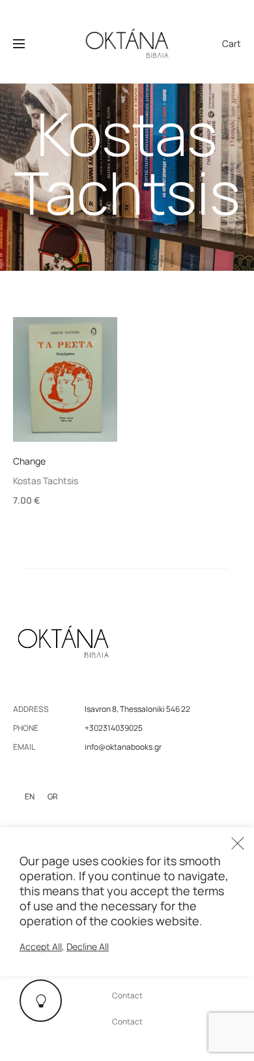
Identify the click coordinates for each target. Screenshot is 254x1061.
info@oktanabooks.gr (123, 746)
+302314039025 (114, 727)
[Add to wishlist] (101, 333)
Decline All (87, 946)
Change (29, 461)
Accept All (41, 946)
